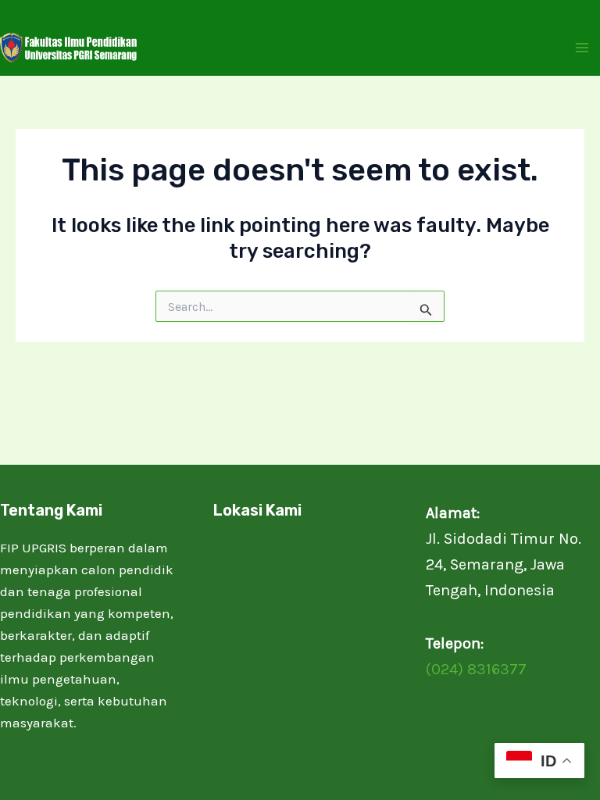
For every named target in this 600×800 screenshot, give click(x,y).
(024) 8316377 (476, 669)
